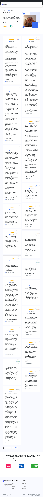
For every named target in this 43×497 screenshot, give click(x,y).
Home (9, 10)
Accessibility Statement (7, 495)
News (13, 483)
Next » (16, 447)
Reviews (13, 485)
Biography (24, 483)
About (23, 482)
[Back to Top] (40, 494)
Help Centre (14, 486)
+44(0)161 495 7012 (7, 485)
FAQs (13, 488)
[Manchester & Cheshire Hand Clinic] (4, 4)
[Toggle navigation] (40, 4)
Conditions (24, 488)
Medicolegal (14, 482)
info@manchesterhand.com (7, 484)
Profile (23, 485)
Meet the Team (24, 486)
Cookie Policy (10, 494)
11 (12, 447)
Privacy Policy (5, 494)
